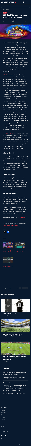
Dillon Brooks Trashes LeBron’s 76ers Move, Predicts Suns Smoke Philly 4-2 (14, 378)
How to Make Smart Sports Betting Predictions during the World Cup (12, 335)
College (3, 419)
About (2, 426)
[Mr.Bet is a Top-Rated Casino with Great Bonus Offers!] (20, 245)
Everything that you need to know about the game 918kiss (7, 251)
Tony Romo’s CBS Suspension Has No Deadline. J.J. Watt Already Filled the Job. (15, 373)
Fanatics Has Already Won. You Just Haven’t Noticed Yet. (14, 394)
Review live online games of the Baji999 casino (8, 266)
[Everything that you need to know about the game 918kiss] (8, 245)
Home (4, 9)
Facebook (25, 288)
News (7, 9)
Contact (3, 429)
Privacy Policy (4, 431)
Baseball (3, 414)
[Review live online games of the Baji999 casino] (8, 260)
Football (3, 410)
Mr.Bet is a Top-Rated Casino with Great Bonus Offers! (20, 251)
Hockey (3, 417)
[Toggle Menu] (23, 2)
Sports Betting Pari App (9, 313)
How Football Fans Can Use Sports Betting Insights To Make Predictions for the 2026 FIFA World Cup (14, 358)
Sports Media (9, 2)
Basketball (3, 412)
